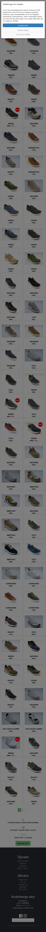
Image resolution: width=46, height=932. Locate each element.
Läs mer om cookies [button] (23, 34)
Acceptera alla (23, 25)
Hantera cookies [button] (23, 30)
